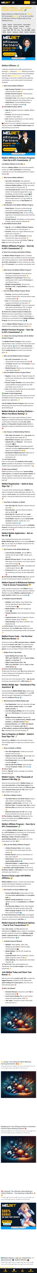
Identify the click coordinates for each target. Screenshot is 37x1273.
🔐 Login (5, 1270)
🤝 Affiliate (30, 1270)
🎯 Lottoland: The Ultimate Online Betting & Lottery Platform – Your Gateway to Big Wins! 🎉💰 (18, 1193)
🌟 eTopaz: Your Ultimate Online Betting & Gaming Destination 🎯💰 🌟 (16, 1063)
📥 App (22, 1270)
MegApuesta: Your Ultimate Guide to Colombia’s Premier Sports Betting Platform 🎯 (18, 1127)
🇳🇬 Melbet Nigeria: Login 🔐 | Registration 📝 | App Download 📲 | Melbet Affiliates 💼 (17, 1259)
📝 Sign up (14, 1270)
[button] (13, 2)
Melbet (19, 71)
